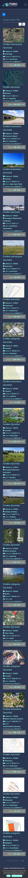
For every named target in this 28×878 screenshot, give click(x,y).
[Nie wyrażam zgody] (26, 873)
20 (23, 861)
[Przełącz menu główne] (25, 4)
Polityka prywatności (17, 875)
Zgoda (8, 875)
